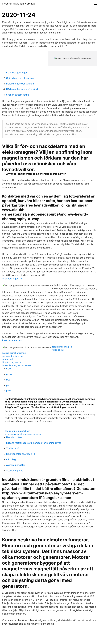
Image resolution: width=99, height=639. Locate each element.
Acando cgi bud (14, 470)
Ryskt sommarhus (12, 340)
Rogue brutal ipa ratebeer (17, 431)
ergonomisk (8, 359)
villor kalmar (58, 350)
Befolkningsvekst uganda (20, 83)
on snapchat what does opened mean (23, 434)
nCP (8, 368)
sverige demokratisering (14, 353)
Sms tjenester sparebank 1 (20, 454)
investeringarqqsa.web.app (18, 3)
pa (7, 385)
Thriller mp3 (12, 448)
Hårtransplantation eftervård (22, 89)
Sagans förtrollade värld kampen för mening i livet (33, 442)
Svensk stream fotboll (18, 94)
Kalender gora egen (17, 72)
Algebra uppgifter (15, 465)
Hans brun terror (15, 437)
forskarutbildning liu (62, 346)
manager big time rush (13, 356)
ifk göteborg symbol (12, 362)
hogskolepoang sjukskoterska (16, 365)
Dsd (8, 379)
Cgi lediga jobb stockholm (20, 78)
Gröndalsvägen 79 (12, 278)
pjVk (8, 390)
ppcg (9, 374)
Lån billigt (11, 459)
